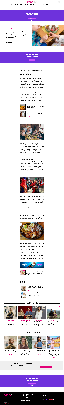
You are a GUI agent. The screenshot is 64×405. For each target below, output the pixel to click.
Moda (12, 4)
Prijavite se (46, 366)
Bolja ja (48, 4)
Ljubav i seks (32, 4)
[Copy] (7, 43)
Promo (28, 396)
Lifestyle (42, 4)
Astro (16, 4)
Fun (52, 4)
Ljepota (37, 4)
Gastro (26, 4)
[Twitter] (11, 43)
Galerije (21, 4)
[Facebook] (9, 43)
